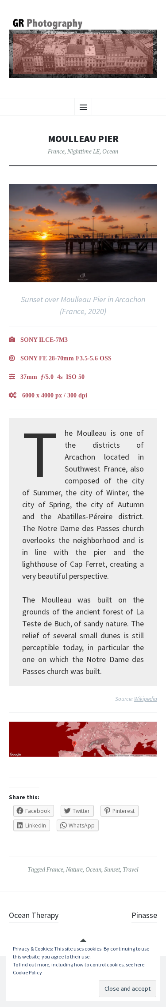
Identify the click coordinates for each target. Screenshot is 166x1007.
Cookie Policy (27, 972)
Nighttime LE (83, 151)
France (56, 151)
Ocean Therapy (33, 915)
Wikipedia (145, 699)
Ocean (110, 151)
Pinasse (144, 915)
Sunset (112, 869)
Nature (74, 869)
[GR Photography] (83, 48)
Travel (131, 869)
